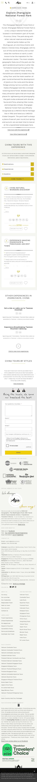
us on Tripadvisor (18, 534)
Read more (21, 524)
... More (6, 211)
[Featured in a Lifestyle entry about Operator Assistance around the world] (26, 475)
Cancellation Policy (7, 628)
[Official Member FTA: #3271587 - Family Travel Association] (25, 463)
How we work (5, 608)
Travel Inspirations (6, 618)
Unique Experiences (7, 620)
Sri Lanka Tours (24, 640)
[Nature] (16, 21)
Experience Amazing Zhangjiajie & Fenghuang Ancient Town (17, 243)
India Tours (23, 637)
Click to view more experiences (18, 351)
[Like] (25, 228)
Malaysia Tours (24, 610)
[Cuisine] (18, 275)
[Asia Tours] (18, 2)
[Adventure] (20, 21)
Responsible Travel (6, 602)
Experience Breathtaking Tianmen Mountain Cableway (18, 328)
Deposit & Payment (7, 626)
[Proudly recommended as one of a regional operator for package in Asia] (9, 475)
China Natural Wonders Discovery (20, 189)
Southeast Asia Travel (7, 634)
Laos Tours (23, 600)
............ (3, 695)
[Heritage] (16, 219)
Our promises (5, 597)
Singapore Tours (25, 613)
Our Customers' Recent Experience (16, 533)
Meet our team (5, 605)
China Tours (23, 618)
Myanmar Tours (24, 602)
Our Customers (6, 600)
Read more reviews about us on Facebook (14, 741)
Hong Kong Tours (25, 621)
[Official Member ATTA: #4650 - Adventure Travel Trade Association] (18, 469)
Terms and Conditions (7, 631)
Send (18, 452)
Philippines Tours (25, 616)
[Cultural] (13, 219)
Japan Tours (23, 626)
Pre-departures (5, 623)
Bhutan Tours (24, 632)
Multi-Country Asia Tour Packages (11, 698)
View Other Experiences (17, 134)
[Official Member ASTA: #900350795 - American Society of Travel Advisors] (11, 463)
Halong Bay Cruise (13, 719)
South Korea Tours (25, 629)
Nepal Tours (23, 634)
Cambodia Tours (25, 597)
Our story (4, 594)
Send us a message (19, 583)
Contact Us (4, 610)
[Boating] (10, 219)
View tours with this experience (18, 130)
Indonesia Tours (24, 608)
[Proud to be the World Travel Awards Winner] (26, 482)
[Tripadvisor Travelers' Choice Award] (11, 482)
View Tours (16, 179)
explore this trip (16, 228)
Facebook (12, 531)
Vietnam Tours (24, 594)
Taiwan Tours (24, 624)
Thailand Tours (24, 605)
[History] (26, 219)
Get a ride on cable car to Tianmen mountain (18, 309)
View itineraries (18, 383)
